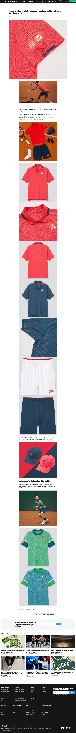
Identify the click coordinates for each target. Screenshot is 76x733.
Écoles (14, 707)
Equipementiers (17, 694)
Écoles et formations (5, 693)
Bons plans (6, 670)
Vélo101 (42, 707)
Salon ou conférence (29, 714)
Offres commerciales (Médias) (31, 719)
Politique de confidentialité (5, 730)
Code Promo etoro (4, 702)
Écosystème (3, 705)
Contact (43, 728)
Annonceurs (7, 728)
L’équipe (31, 728)
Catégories (17, 687)
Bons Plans (3, 700)
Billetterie (44, 689)
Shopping (9, 670)
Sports (32, 687)
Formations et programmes (17, 710)
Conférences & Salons (46, 693)
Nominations (17, 702)
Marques (2, 707)
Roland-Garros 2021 (38, 109)
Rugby (32, 691)
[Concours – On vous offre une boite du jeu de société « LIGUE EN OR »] (13, 641)
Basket (55, 670)
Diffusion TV (44, 691)
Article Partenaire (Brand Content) (32, 710)
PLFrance (43, 714)
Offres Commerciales (45, 696)
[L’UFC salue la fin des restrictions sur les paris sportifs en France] (38, 641)
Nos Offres (28, 705)
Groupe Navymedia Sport (46, 705)
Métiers (14, 712)
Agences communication (5, 694)
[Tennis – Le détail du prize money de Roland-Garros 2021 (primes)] (63, 641)
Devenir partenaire (13, 728)
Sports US (58, 670)
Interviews (3, 698)
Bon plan (27, 716)
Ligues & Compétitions (5, 710)
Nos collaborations (26, 728)
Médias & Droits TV (18, 696)
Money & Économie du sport (19, 698)
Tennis (32, 694)
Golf (31, 700)
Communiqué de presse (30, 712)
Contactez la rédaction (37, 728)
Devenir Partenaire (29, 707)
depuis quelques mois (47, 439)
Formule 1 (32, 696)
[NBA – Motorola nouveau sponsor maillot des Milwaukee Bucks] (63, 663)
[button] (2, 1)
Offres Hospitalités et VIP (46, 694)
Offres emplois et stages (5, 696)
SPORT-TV (43, 716)
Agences (3, 716)
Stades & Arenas (17, 693)
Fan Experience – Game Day (19, 689)
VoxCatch (43, 710)
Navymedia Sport (30, 726)
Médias (2, 714)
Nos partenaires (19, 728)
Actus (3, 670)
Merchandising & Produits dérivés (20, 700)
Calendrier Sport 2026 (5, 691)
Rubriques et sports (4, 689)
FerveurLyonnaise (44, 712)
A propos (2, 728)
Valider (58, 623)
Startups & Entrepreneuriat (19, 691)
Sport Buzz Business (5, 687)
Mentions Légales (48, 728)
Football (32, 689)
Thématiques (44, 687)
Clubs (2, 712)
